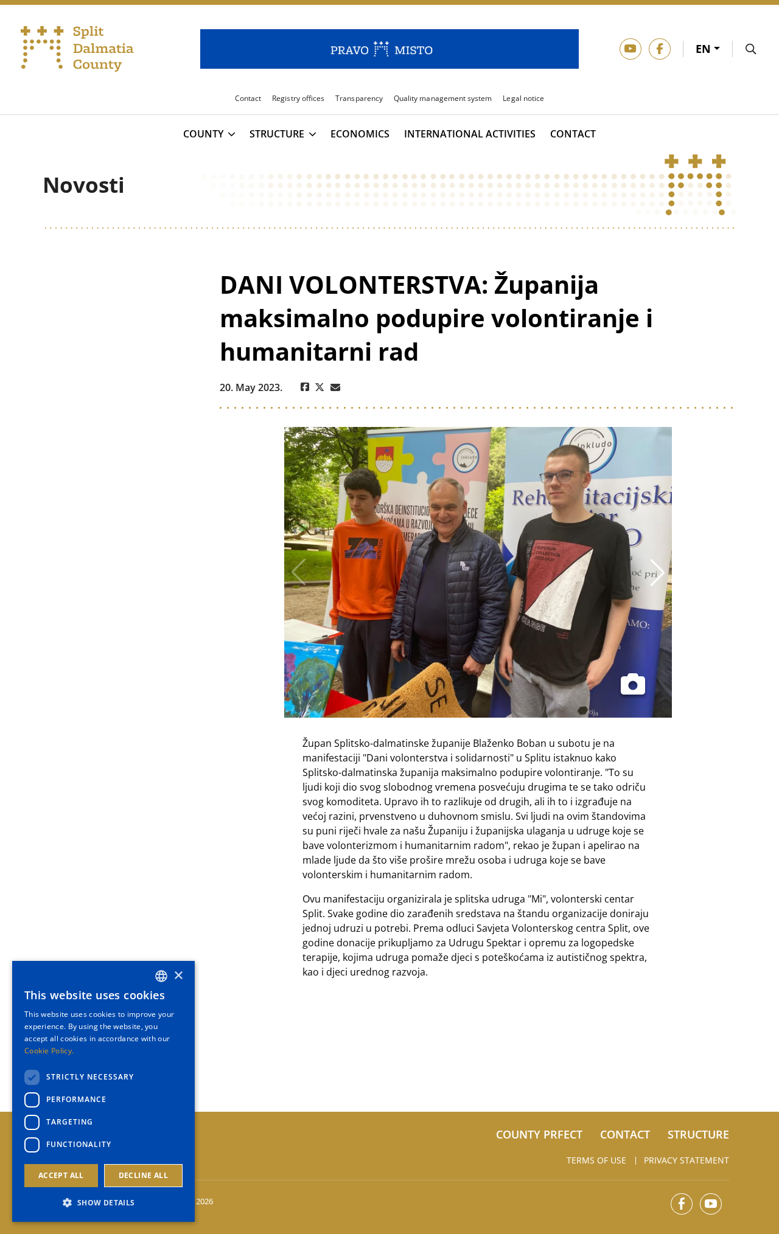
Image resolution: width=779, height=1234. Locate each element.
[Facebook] (305, 387)
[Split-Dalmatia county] (77, 49)
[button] (103, 1202)
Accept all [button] (61, 1175)
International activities (470, 134)
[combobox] (161, 976)
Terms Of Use (596, 1160)
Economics (360, 134)
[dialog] (103, 1091)
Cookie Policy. (49, 1050)
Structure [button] (277, 134)
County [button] (203, 134)
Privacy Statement (686, 1160)
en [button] (705, 48)
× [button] (178, 975)
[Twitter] (319, 387)
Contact (573, 134)
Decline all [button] (143, 1175)
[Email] (335, 387)
